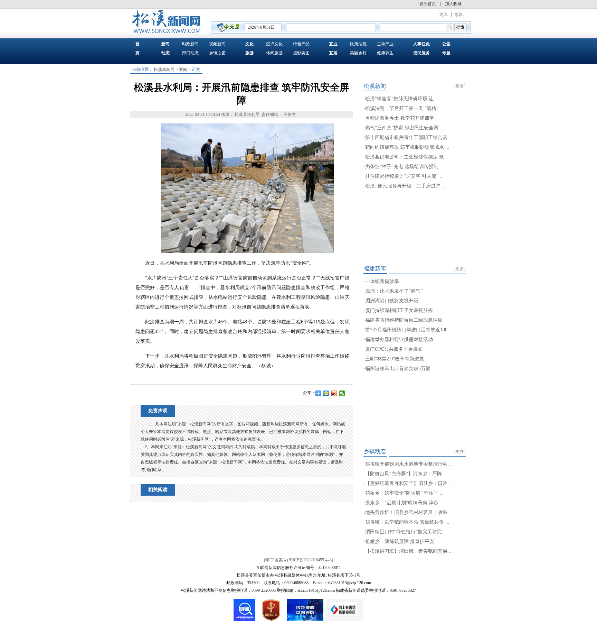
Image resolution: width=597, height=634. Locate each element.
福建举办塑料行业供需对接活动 (399, 339)
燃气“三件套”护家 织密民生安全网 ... (404, 127)
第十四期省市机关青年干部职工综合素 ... (409, 137)
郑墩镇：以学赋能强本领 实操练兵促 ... (407, 522)
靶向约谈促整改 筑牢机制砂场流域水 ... (407, 147)
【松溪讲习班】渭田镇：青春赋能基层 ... (409, 551)
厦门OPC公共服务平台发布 (394, 349)
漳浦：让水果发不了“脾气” (394, 291)
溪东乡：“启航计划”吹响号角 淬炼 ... (404, 502)
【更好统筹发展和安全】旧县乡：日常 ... (409, 483)
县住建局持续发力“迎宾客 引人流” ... (404, 176)
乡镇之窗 (217, 52)
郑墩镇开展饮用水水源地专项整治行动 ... (409, 464)
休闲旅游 (274, 52)
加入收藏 (453, 3)
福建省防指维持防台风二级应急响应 (404, 320)
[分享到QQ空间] (326, 393)
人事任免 (421, 44)
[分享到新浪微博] (334, 393)
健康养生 (385, 52)
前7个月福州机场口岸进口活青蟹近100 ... (409, 329)
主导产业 (385, 44)
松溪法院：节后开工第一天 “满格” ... (404, 108)
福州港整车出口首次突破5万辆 (397, 368)
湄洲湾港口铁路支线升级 (391, 300)
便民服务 (421, 52)
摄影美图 (301, 52)
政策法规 (358, 44)
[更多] (459, 86)
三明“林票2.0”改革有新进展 (394, 358)
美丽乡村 (358, 52)
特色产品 (301, 44)
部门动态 (190, 52)
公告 (446, 44)
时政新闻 (190, 44)
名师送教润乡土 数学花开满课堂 (399, 118)
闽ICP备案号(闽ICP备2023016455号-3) (298, 560)
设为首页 (427, 3)
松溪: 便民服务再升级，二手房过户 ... (405, 186)
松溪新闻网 (164, 69)
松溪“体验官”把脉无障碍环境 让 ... (402, 98)
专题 (446, 52)
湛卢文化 (274, 44)
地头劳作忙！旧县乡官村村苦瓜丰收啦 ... (409, 512)
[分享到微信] (342, 393)
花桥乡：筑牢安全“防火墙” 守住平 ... (404, 493)
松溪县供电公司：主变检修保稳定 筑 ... (407, 156)
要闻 (183, 69)
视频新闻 (217, 44)
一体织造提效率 (382, 281)
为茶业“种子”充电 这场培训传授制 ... (404, 166)
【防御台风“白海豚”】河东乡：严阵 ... (406, 473)
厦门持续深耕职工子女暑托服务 (399, 310)
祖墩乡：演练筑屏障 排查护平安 (399, 541)
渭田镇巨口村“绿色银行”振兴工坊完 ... (406, 531)
